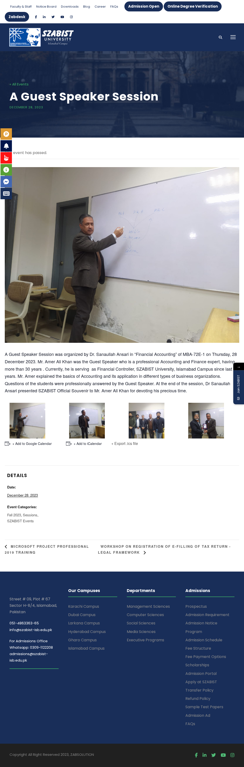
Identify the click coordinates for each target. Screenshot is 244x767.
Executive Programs (145, 640)
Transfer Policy (199, 690)
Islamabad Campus (86, 648)
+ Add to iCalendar (88, 443)
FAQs (114, 6)
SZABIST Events (20, 520)
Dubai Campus (82, 615)
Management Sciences (148, 606)
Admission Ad (197, 715)
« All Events (19, 84)
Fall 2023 (14, 514)
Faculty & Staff (21, 6)
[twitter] (53, 17)
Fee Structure (198, 648)
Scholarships (197, 665)
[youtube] (62, 17)
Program (193, 631)
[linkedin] (44, 17)
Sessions (30, 514)
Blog (86, 6)
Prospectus (196, 606)
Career (100, 6)
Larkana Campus (84, 623)
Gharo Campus (82, 640)
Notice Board (46, 6)
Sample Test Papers (204, 707)
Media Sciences (141, 631)
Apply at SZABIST (201, 682)
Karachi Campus (83, 606)
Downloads (70, 6)
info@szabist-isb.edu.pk (31, 629)
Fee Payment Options (205, 656)
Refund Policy (197, 698)
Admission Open (143, 6)
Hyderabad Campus (87, 631)
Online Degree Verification (193, 6)
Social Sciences (141, 623)
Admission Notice (201, 623)
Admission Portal (201, 673)
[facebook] (36, 17)
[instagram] (71, 17)
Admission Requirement (207, 615)
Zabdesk (17, 16)
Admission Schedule (203, 640)
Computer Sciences (145, 615)
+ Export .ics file (124, 443)
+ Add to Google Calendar (32, 443)
